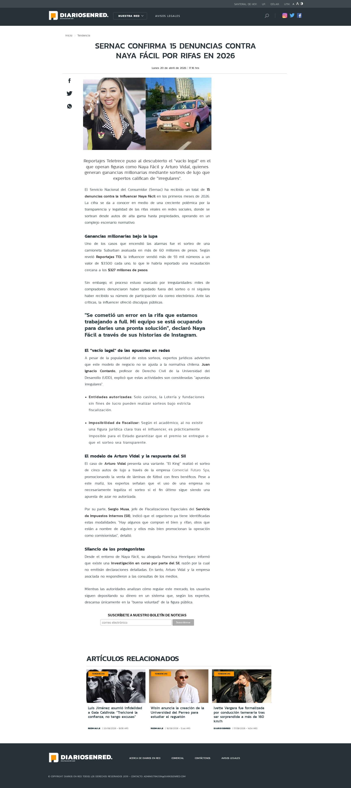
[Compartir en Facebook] (69, 83)
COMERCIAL (177, 758)
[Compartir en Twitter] (69, 95)
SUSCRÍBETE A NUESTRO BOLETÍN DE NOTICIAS (147, 615)
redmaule (94, 728)
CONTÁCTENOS (202, 758)
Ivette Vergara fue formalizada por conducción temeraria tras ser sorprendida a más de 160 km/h (239, 714)
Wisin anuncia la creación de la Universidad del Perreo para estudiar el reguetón (177, 712)
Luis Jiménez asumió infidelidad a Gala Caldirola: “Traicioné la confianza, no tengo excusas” (115, 712)
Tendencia (83, 35)
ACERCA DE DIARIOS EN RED (144, 758)
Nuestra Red (129, 16)
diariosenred (222, 728)
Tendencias (98, 673)
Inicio (68, 35)
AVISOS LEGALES (167, 16)
